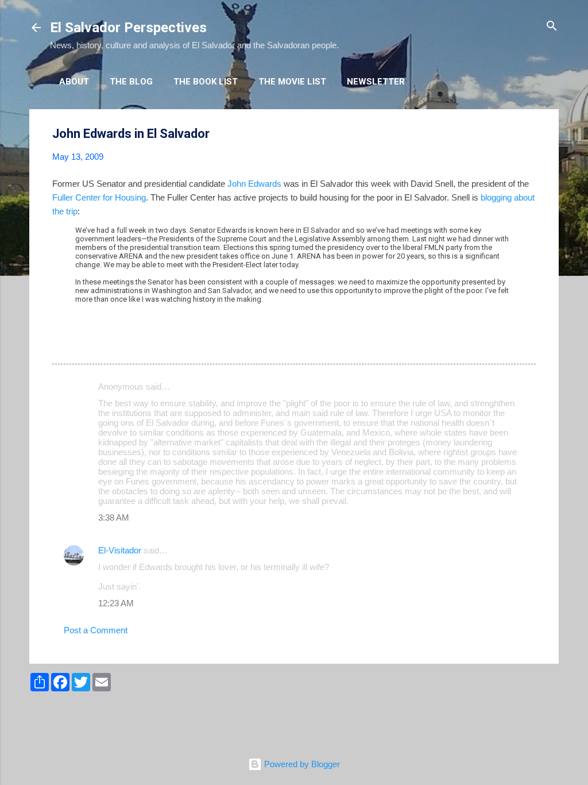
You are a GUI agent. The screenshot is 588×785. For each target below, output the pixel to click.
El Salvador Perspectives (128, 28)
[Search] (552, 27)
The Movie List (292, 81)
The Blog (131, 81)
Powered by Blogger (301, 764)
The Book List (205, 81)
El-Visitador (119, 550)
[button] (529, 134)
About (74, 81)
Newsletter (376, 81)
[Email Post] (82, 343)
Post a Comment (95, 630)
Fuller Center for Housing (99, 197)
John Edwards (254, 183)
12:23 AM (116, 603)
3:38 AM (113, 517)
